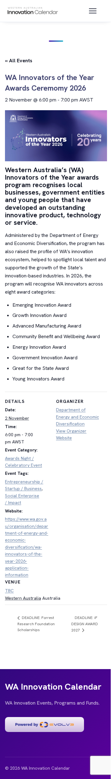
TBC (9, 590)
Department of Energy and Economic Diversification (77, 417)
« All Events (18, 60)
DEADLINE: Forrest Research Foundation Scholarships (36, 623)
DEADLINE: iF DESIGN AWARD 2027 (84, 624)
